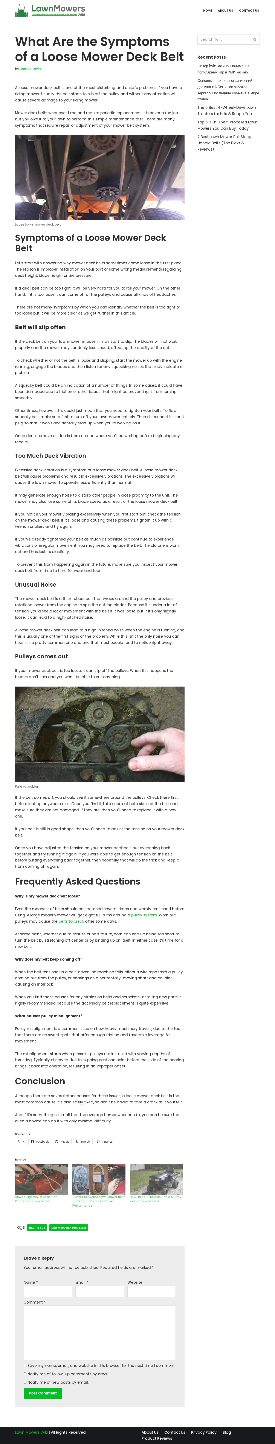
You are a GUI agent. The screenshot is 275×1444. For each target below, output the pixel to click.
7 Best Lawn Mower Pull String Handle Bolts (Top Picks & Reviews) (224, 143)
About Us (225, 11)
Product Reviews (157, 1438)
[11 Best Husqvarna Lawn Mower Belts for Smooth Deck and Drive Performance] (98, 1179)
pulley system (144, 915)
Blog (227, 1432)
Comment (35, 1302)
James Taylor (31, 69)
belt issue (37, 1227)
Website (134, 1282)
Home (207, 11)
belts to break (71, 921)
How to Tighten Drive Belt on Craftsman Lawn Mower (36, 1199)
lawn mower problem (68, 1227)
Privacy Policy (204, 1432)
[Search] (255, 39)
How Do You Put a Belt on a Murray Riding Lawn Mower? (155, 1199)
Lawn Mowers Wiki (31, 1432)
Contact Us (249, 11)
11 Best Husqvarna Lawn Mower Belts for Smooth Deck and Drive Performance (98, 1201)
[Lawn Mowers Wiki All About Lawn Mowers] (50, 10)
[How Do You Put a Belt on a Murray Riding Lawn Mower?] (156, 1179)
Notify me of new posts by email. (58, 1382)
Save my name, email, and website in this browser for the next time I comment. (101, 1365)
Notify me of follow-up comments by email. (68, 1374)
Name (31, 1282)
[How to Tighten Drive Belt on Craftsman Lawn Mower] (41, 1179)
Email (81, 1282)
